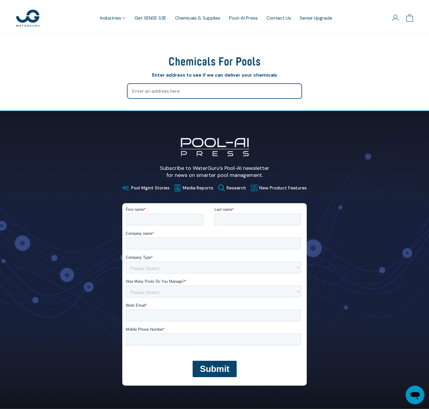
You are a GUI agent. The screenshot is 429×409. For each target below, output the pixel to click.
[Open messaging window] (415, 395)
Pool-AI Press (243, 18)
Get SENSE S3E (150, 18)
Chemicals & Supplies (197, 18)
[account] (395, 18)
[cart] (409, 18)
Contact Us (278, 18)
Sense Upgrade (316, 18)
